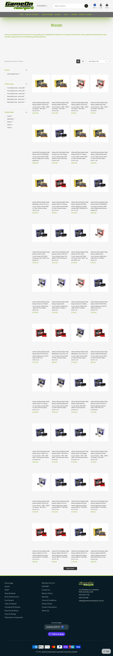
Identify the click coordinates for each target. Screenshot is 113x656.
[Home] (19, 6)
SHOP (7, 590)
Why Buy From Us (48, 583)
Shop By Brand (10, 593)
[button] (78, 61)
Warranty (45, 597)
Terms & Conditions (49, 600)
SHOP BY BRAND (47, 15)
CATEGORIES (41, 6)
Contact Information (49, 607)
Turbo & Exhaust (11, 604)
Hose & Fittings (10, 614)
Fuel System (9, 600)
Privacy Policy (47, 604)
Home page (9, 583)
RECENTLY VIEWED (85, 15)
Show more (70, 568)
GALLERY (58, 15)
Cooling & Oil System (12, 607)
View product (41, 98)
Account (100, 6)
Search (7, 586)
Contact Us (46, 590)
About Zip (45, 611)
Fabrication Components (14, 617)
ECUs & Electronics (12, 597)
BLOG (66, 15)
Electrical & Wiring (11, 611)
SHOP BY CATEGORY (31, 15)
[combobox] (71, 6)
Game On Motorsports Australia (52, 652)
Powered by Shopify (70, 652)
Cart (106, 6)
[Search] (86, 6)
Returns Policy (47, 593)
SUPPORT (45, 586)
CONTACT (74, 15)
